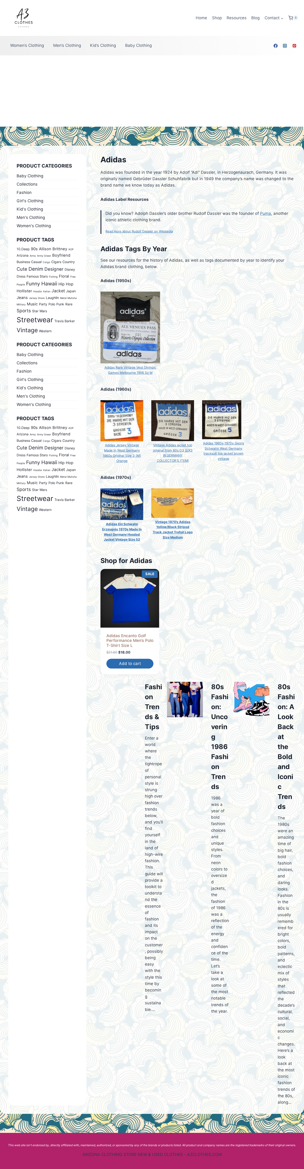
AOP (71, 249)
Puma (265, 213)
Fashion (24, 192)
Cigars (56, 262)
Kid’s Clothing (103, 45)
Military (21, 304)
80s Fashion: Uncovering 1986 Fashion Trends (219, 737)
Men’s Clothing (67, 45)
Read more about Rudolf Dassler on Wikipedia (139, 231)
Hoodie (37, 291)
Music (32, 304)
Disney (70, 269)
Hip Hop (65, 284)
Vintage (27, 330)
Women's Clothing (34, 225)
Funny (33, 284)
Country (68, 262)
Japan (71, 291)
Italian (46, 291)
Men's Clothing (31, 217)
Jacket (58, 290)
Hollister (24, 291)
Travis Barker (64, 321)
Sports (24, 310)
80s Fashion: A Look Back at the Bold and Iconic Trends (286, 747)
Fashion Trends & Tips (153, 707)
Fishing (53, 276)
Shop (217, 17)
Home (201, 17)
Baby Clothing (138, 45)
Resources (237, 17)
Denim (35, 269)
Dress (21, 276)
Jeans (22, 297)
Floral (64, 276)
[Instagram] (285, 46)
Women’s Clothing (27, 45)
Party (43, 304)
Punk (60, 304)
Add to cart (130, 663)
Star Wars (39, 311)
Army (33, 255)
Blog (255, 17)
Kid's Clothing (30, 209)
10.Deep (23, 249)
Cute (22, 269)
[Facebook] (276, 46)
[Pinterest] (294, 46)
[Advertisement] (152, 91)
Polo (51, 304)
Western (45, 331)
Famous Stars (37, 276)
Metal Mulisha (68, 298)
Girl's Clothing (30, 200)
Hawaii (49, 283)
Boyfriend (61, 255)
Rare (68, 304)
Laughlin (52, 298)
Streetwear (35, 320)
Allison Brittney (53, 248)
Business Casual (29, 262)
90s (34, 248)
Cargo (46, 262)
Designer (53, 269)
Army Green (44, 255)
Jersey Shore (37, 298)
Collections (27, 184)
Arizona (22, 255)
